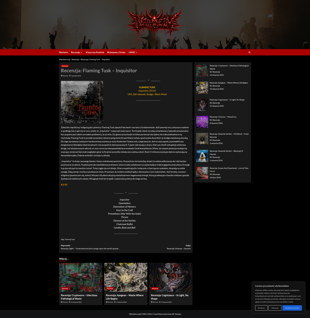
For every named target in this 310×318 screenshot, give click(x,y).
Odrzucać (275, 308)
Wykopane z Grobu (116, 52)
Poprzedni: (89, 247)
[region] (278, 297)
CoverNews (158, 314)
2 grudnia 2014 (76, 76)
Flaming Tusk (70, 239)
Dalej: (179, 247)
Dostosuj (261, 308)
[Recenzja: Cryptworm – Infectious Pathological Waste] (80, 277)
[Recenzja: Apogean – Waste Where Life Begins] (125, 277)
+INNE (131, 52)
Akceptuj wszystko (292, 308)
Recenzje (75, 52)
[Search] (249, 52)
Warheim (63, 52)
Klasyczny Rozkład (95, 52)
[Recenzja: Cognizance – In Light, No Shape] (170, 277)
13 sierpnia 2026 (121, 302)
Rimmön (65, 76)
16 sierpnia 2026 (76, 302)
